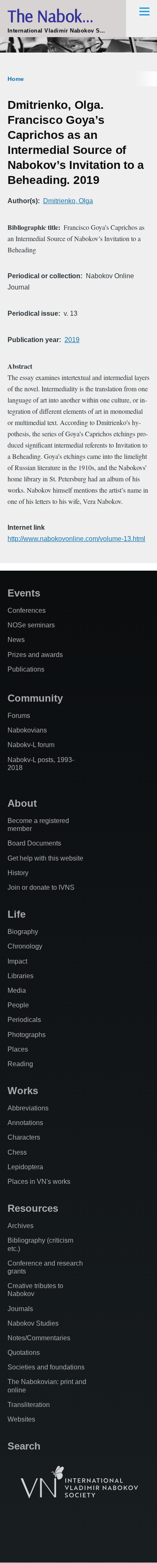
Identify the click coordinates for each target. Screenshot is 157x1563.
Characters (24, 1137)
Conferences (27, 610)
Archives (20, 1225)
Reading (20, 1063)
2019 (72, 339)
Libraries (20, 975)
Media (17, 990)
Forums (19, 715)
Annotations (25, 1122)
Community (35, 698)
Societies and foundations (46, 1367)
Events (24, 593)
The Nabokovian (63, 16)
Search (24, 1446)
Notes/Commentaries (39, 1338)
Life (17, 914)
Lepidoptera (25, 1166)
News (16, 639)
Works (23, 1090)
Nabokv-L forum (31, 744)
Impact (17, 961)
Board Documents (34, 843)
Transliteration (29, 1404)
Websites (21, 1419)
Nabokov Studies (33, 1323)
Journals (20, 1308)
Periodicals (24, 1019)
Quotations (24, 1352)
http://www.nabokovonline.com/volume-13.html (76, 538)
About (22, 803)
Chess (17, 1152)
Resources (33, 1208)
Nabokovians (27, 730)
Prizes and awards (35, 654)
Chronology (25, 946)
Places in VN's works (39, 1181)
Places (18, 1049)
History (18, 872)
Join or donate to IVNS (41, 887)
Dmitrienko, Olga (68, 200)
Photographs (27, 1034)
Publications (26, 669)
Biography (23, 931)
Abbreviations (28, 1108)
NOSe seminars (31, 625)
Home (16, 79)
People (18, 1005)
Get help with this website (45, 858)
